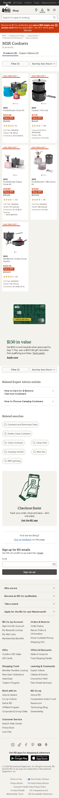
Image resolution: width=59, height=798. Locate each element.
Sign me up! (29, 572)
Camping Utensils (16, 452)
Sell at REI (7, 703)
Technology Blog (39, 707)
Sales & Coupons (39, 654)
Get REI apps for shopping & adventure (29, 752)
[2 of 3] (15, 175)
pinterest (33, 745)
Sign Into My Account (13, 626)
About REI (36, 695)
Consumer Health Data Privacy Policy (29, 787)
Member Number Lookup (15, 670)
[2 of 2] (16, 252)
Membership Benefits (13, 638)
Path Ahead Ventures (41, 682)
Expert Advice (38, 670)
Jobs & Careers (9, 695)
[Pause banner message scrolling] (56, 25)
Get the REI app (29, 520)
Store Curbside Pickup (42, 637)
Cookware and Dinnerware (12, 38)
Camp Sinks (41, 443)
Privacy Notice (16, 783)
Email (4, 559)
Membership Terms (15, 794)
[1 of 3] (14, 175)
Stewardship (37, 711)
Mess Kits (41, 452)
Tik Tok (19, 745)
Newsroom (36, 703)
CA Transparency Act (39, 790)
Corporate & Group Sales (14, 711)
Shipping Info (38, 642)
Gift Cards (7, 658)
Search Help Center (12, 723)
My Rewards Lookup (12, 630)
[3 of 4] (16, 103)
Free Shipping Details (41, 658)
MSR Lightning (14, 461)
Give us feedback (22, 539)
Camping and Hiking (16, 36)
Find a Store (8, 727)
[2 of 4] (14, 103)
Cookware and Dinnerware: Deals (22, 424)
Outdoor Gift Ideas (11, 654)
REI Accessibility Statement (40, 794)
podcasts (46, 745)
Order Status (37, 626)
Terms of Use (16, 779)
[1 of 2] (14, 252)
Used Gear (7, 678)
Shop (16, 10)
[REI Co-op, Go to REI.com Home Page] (6, 10)
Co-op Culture (9, 699)
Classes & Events (39, 674)
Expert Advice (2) (28, 53)
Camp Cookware (31, 38)
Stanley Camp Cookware (19, 433)
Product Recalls (18, 790)
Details (40, 553)
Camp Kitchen (32, 36)
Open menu (54, 10)
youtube (39, 745)
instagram (13, 745)
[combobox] (29, 17)
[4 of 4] (17, 103)
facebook (26, 745)
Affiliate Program (10, 707)
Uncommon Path (39, 678)
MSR (4, 36)
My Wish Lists (9, 634)
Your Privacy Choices (39, 779)
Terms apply (38, 353)
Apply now (12, 357)
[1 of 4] (13, 103)
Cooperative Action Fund (43, 699)
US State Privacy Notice (38, 783)
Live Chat (7, 731)
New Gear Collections (13, 674)
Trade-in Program (10, 682)
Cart (48, 10)
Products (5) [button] (10, 53)
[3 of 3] (16, 175)
